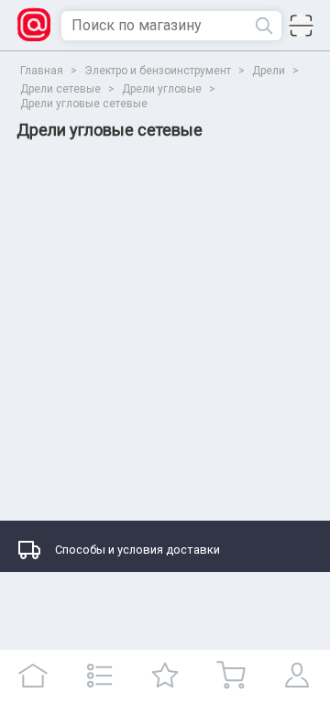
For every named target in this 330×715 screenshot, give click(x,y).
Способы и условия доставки (137, 549)
